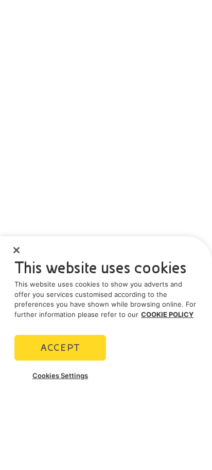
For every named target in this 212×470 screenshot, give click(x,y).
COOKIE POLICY (167, 314)
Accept (60, 347)
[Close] (16, 250)
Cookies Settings (60, 375)
